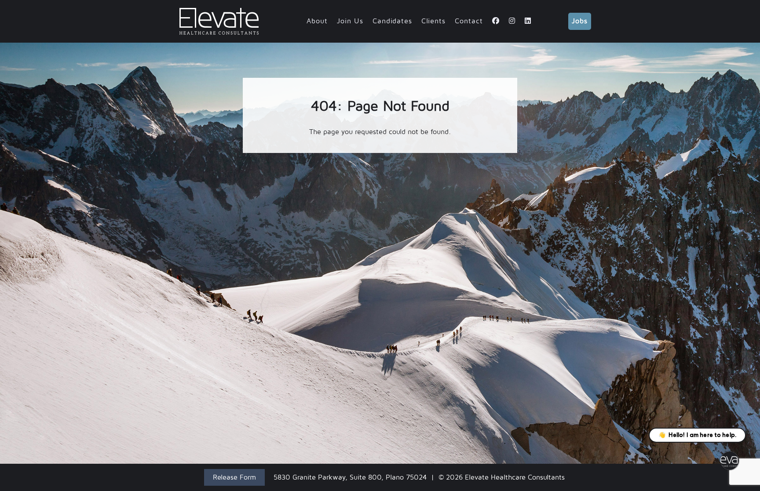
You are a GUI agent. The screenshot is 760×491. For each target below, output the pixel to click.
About (317, 21)
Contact (469, 21)
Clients (433, 21)
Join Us (350, 21)
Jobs (580, 21)
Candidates (392, 21)
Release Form (234, 477)
